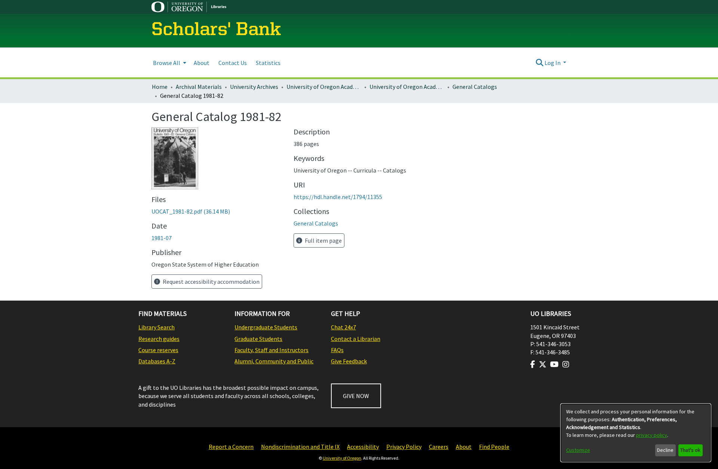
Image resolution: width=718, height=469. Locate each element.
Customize (578, 450)
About (464, 446)
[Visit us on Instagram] (565, 364)
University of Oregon (342, 458)
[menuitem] (168, 62)
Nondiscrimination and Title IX (300, 446)
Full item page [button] (323, 240)
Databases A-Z (156, 361)
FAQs (337, 350)
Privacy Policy (403, 446)
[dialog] (636, 433)
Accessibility (363, 446)
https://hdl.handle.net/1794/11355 (338, 197)
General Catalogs (474, 86)
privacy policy (651, 435)
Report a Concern (231, 446)
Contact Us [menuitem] (232, 62)
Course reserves (158, 350)
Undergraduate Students (265, 327)
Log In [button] (553, 62)
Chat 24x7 (343, 327)
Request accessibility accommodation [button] (211, 281)
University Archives (254, 86)
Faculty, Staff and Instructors (271, 350)
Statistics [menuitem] (268, 62)
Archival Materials (199, 86)
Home (160, 86)
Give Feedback (349, 361)
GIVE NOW (356, 396)
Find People (494, 446)
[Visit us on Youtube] (554, 364)
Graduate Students (258, 338)
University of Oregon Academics (323, 86)
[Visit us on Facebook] (532, 364)
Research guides (159, 338)
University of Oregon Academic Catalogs (406, 86)
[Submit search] (539, 62)
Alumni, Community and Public (273, 361)
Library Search (156, 327)
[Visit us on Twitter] (542, 364)
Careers (438, 446)
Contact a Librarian (355, 338)
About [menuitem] (201, 62)
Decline (665, 450)
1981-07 (161, 238)
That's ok (690, 450)
